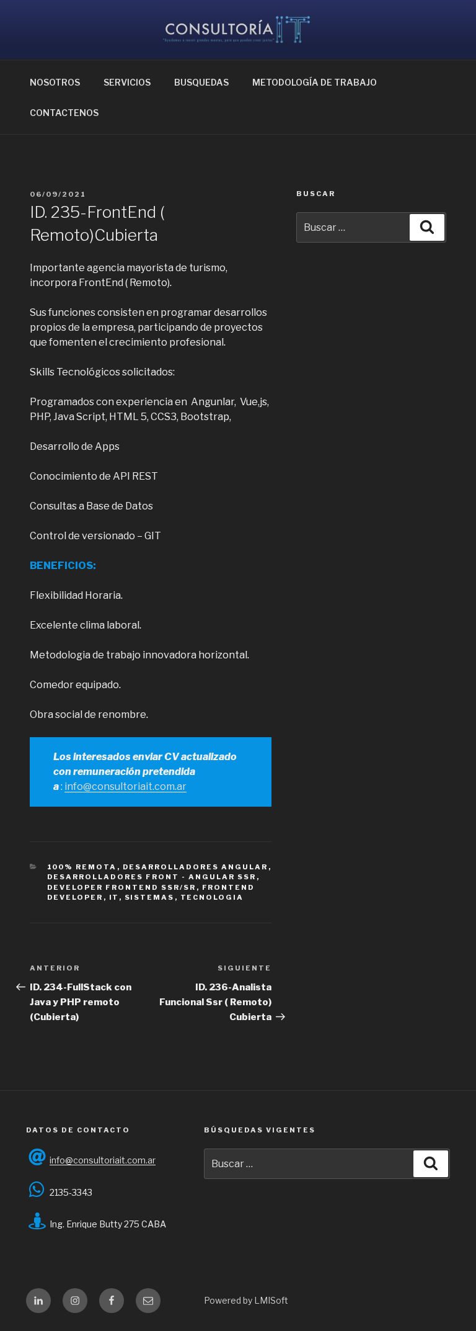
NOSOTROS (55, 82)
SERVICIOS (127, 82)
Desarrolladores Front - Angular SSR (152, 876)
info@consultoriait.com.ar (125, 786)
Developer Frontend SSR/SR (121, 887)
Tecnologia (212, 897)
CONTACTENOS (64, 112)
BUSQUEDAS (201, 82)
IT (114, 897)
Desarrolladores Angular (195, 867)
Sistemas (150, 897)
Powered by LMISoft (246, 1300)
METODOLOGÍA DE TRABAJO (314, 82)
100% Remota (82, 867)
